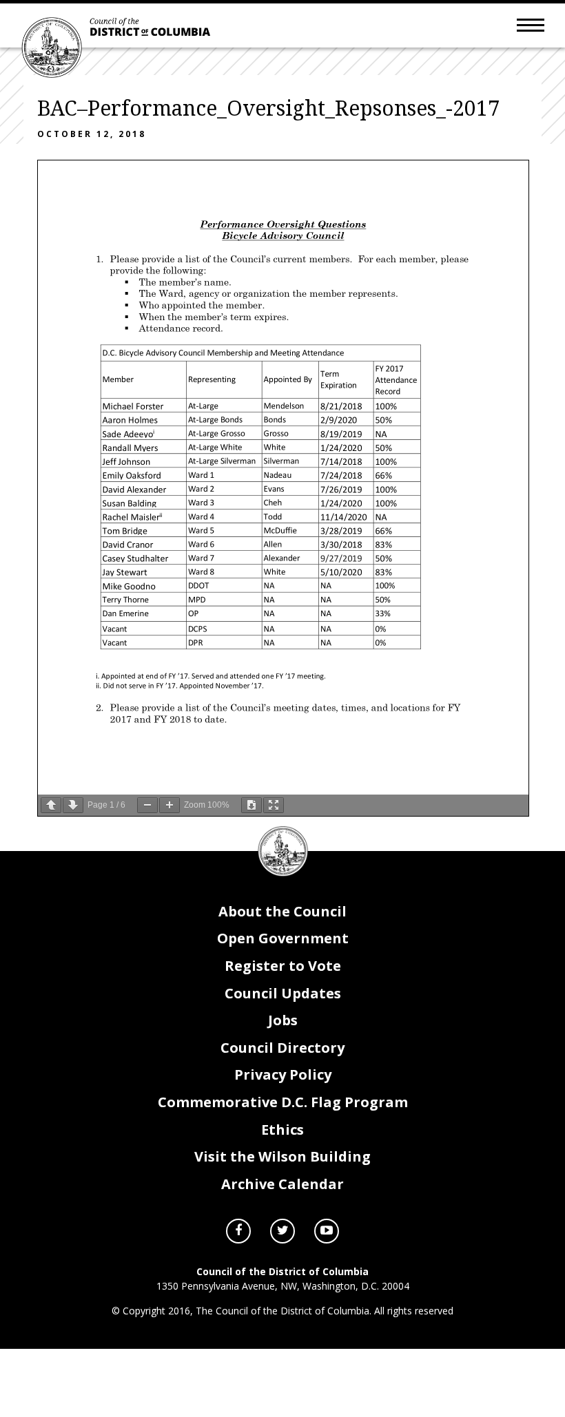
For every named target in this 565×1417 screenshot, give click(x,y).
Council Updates (283, 993)
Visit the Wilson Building (282, 1156)
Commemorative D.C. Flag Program (283, 1102)
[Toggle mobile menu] (530, 24)
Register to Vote (283, 965)
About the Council (282, 911)
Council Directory (282, 1047)
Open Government (283, 938)
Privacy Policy (282, 1074)
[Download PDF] (251, 805)
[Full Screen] (273, 805)
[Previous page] (51, 805)
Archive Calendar (282, 1184)
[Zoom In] (169, 805)
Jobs (283, 1020)
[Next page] (73, 805)
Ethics (282, 1129)
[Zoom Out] (147, 805)
